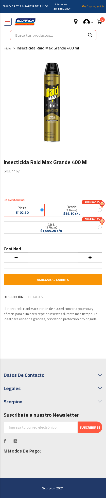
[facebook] (5, 441)
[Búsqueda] (90, 35)
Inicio (7, 48)
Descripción (13, 297)
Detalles (35, 297)
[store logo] (25, 22)
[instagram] (15, 441)
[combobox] (47, 35)
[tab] (13, 297)
